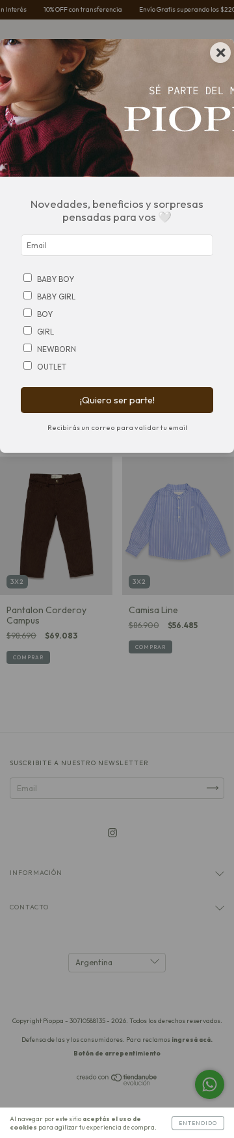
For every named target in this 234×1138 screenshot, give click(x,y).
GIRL (45, 331)
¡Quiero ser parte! (117, 400)
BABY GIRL (56, 296)
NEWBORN (56, 349)
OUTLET (51, 367)
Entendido (198, 1123)
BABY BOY (55, 279)
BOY (45, 314)
